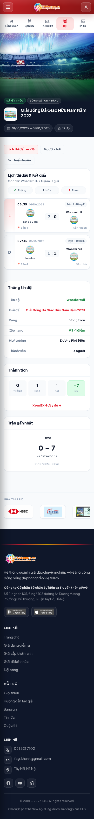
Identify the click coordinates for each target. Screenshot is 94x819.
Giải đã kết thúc (16, 661)
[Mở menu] (8, 7)
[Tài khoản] (86, 7)
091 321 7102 (24, 748)
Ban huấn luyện (19, 160)
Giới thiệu (11, 693)
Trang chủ (11, 637)
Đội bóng (11, 669)
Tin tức (9, 717)
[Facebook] (8, 783)
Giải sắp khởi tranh (18, 653)
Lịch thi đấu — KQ (21, 149)
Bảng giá (10, 709)
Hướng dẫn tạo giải (18, 701)
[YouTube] (20, 783)
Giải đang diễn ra (17, 645)
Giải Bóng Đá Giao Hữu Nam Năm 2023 (55, 310)
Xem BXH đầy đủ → (47, 405)
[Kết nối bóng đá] (31, 783)
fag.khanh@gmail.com (32, 758)
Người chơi (52, 149)
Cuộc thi (10, 725)
